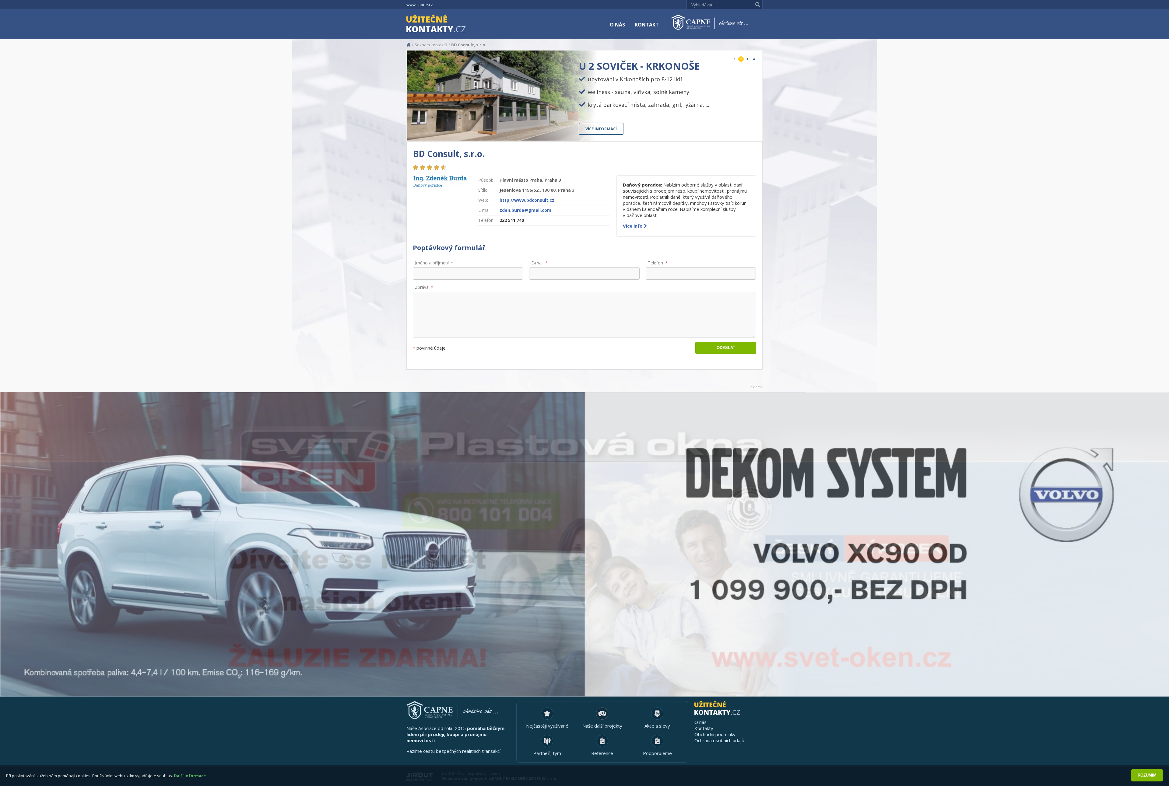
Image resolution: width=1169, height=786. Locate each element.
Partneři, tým (547, 753)
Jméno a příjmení (432, 263)
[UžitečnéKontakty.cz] (444, 24)
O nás (617, 24)
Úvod (408, 44)
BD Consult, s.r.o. (468, 44)
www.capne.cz (419, 4)
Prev (743, 131)
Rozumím (1147, 775)
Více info (633, 226)
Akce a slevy (657, 726)
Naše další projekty (602, 726)
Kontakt (647, 24)
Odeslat (726, 347)
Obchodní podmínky (714, 734)
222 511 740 (512, 220)
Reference (602, 753)
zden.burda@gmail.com (525, 210)
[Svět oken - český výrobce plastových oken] (584, 544)
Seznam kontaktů (431, 44)
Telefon (655, 263)
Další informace (190, 775)
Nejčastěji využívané (547, 726)
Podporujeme (657, 753)
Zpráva (422, 287)
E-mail (537, 263)
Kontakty (703, 728)
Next (753, 131)
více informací (601, 128)
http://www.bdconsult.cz (527, 200)
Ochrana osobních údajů (719, 740)
